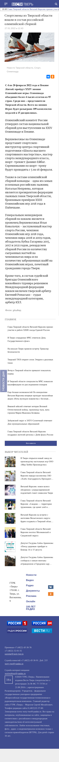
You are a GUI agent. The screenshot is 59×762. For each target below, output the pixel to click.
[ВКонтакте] (48, 76)
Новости (31, 575)
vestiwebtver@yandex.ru (15, 673)
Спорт (37, 68)
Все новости (31, 443)
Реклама (31, 596)
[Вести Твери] (22, 4)
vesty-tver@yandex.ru (14, 663)
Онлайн (30, 601)
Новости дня (3, 381)
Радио (30, 585)
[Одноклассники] (52, 76)
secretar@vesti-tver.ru (14, 653)
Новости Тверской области (20, 68)
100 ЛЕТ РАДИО (31, 607)
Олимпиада (12, 71)
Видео (30, 580)
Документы (33, 590)
